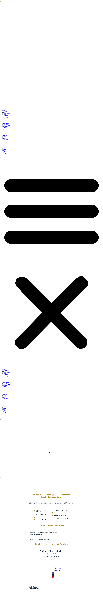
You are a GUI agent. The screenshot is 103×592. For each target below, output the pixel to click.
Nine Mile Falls (5, 145)
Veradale (4, 154)
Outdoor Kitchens (6, 123)
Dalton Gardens (6, 134)
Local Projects (4, 111)
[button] (51, 261)
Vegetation (5, 127)
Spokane (4, 151)
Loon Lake (5, 140)
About (3, 366)
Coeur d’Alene (5, 133)
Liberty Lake (5, 139)
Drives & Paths (6, 118)
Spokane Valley (6, 152)
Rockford (4, 148)
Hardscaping (5, 115)
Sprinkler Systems (6, 125)
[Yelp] (53, 577)
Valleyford (5, 153)
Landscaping (5, 114)
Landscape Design (6, 113)
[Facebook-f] (53, 573)
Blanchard (5, 130)
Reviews (3, 110)
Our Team (5, 109)
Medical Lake (5, 142)
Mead (4, 141)
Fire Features (5, 124)
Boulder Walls (5, 122)
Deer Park (5, 135)
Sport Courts (5, 126)
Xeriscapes (5, 116)
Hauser (4, 137)
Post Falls (5, 146)
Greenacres (5, 136)
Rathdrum (5, 147)
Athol (4, 129)
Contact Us (4, 156)
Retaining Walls (6, 121)
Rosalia (4, 149)
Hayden (4, 138)
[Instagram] (53, 575)
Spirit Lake (5, 150)
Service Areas (4, 128)
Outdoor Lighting (6, 117)
